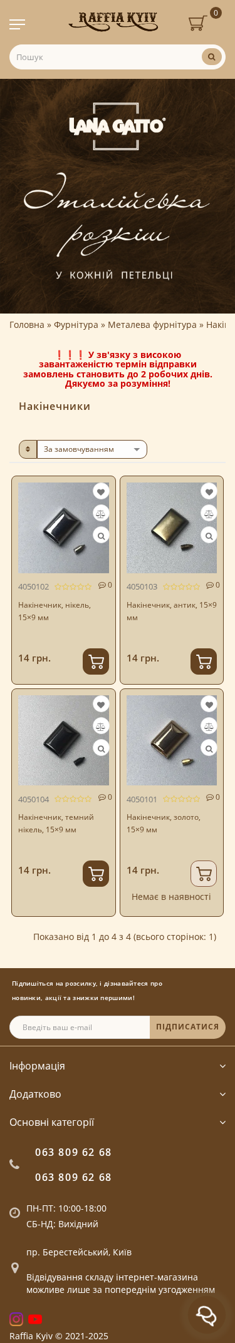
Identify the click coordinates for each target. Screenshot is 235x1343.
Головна (26, 324)
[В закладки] (101, 492)
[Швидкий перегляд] (101, 536)
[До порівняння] (100, 514)
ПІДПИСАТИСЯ (187, 1026)
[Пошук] (212, 56)
